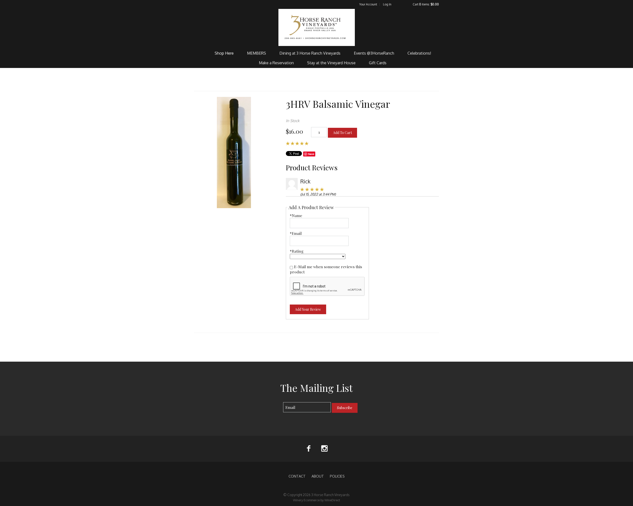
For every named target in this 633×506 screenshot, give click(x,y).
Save (311, 154)
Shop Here (224, 53)
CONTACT (297, 476)
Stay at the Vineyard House (331, 62)
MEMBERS (256, 53)
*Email (296, 233)
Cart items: (426, 4)
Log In (387, 4)
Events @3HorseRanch (374, 53)
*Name (296, 215)
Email (278, 402)
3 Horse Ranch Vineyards (316, 27)
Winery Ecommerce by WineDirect (316, 500)
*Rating (297, 251)
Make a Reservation (276, 62)
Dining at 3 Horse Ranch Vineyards (309, 53)
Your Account (368, 4)
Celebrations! (419, 53)
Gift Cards (377, 62)
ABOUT (318, 476)
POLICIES (337, 476)
